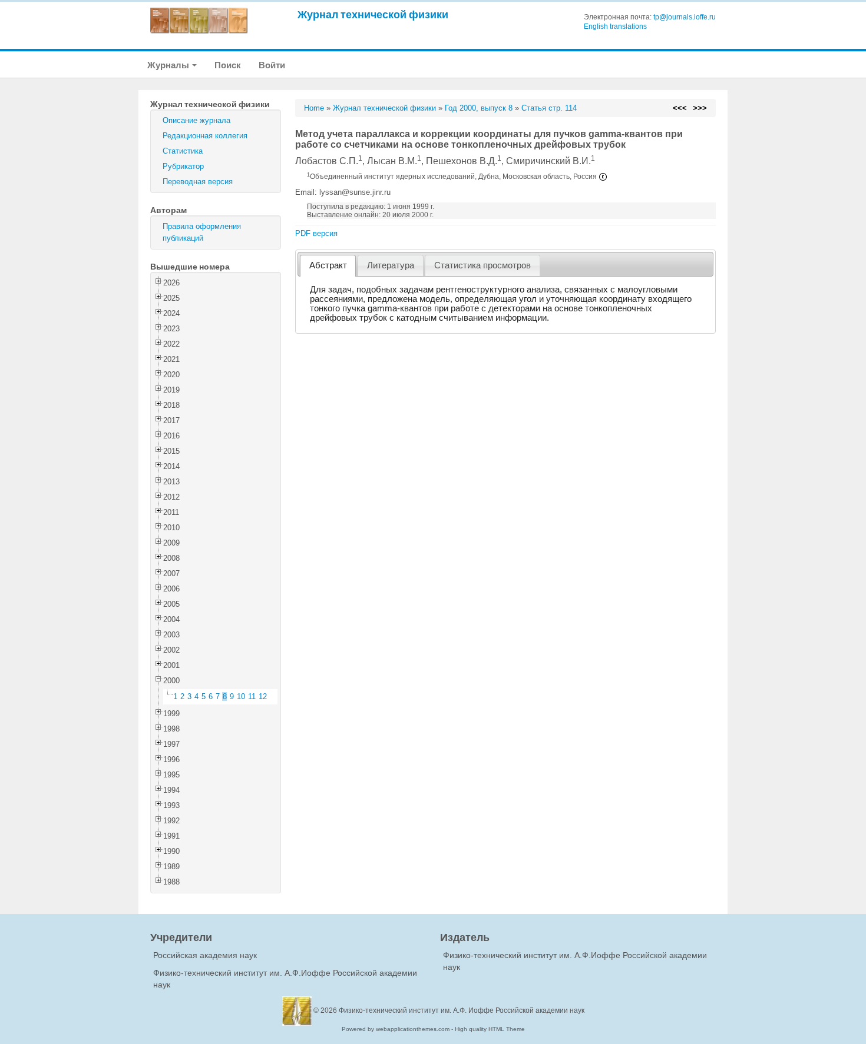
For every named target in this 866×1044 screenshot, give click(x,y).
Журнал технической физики (373, 14)
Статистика (183, 151)
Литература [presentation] (390, 265)
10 (241, 696)
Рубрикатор (183, 166)
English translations (615, 26)
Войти (272, 65)
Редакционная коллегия (205, 135)
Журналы (169, 65)
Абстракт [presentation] (328, 265)
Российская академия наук (205, 955)
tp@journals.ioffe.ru (684, 17)
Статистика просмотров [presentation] (482, 265)
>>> (700, 108)
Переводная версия (198, 181)
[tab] (328, 266)
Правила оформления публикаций (202, 232)
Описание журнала (196, 120)
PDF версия (316, 233)
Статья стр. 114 (549, 108)
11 (252, 696)
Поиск (227, 65)
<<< (680, 108)
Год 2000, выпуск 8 (479, 108)
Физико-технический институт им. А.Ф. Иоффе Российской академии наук (461, 1010)
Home (314, 108)
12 (263, 696)
